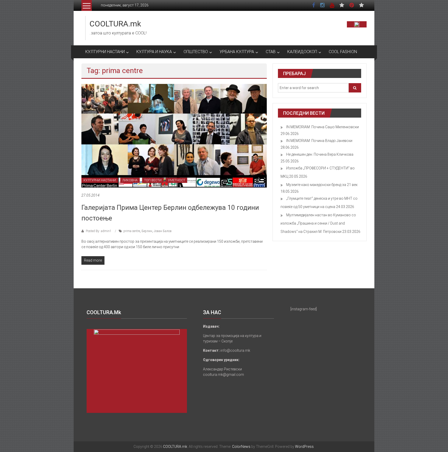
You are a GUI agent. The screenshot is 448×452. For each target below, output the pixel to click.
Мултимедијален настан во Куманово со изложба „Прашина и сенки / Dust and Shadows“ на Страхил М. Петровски (318, 223)
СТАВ (271, 51)
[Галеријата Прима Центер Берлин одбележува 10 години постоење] (174, 135)
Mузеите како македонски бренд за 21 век (322, 185)
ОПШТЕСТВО (196, 51)
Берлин (147, 231)
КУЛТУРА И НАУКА (154, 51)
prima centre (131, 231)
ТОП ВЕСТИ (153, 180)
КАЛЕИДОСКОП (302, 51)
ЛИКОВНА (130, 180)
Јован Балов (163, 231)
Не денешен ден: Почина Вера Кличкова (319, 154)
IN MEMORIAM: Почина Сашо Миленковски (322, 127)
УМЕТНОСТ (176, 180)
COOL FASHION (343, 51)
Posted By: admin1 (98, 231)
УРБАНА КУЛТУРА (237, 51)
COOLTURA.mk (115, 23)
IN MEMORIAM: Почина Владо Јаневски (319, 141)
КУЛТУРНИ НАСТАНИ (105, 51)
